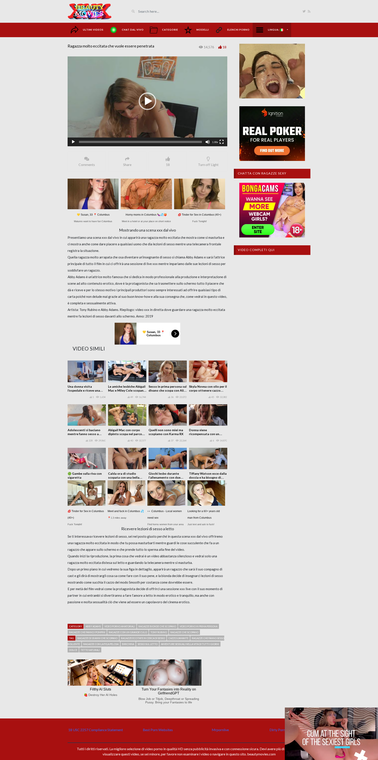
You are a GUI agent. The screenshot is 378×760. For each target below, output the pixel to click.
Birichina (128, 644)
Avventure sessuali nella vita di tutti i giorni (190, 644)
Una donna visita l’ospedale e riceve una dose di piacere (84, 390)
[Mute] (207, 142)
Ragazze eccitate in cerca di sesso (143, 638)
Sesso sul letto (148, 644)
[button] (147, 101)
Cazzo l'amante (178, 638)
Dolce (73, 649)
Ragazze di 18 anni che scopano (97, 638)
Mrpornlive (220, 730)
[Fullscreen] (221, 142)
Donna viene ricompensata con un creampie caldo (204, 434)
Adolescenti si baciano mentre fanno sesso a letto (84, 434)
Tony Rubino (158, 632)
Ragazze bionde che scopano (157, 626)
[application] (147, 101)
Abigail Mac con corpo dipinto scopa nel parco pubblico (125, 434)
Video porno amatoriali (119, 626)
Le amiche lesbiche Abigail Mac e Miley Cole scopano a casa (126, 390)
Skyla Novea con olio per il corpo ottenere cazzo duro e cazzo (208, 390)
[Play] (73, 142)
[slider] (140, 142)
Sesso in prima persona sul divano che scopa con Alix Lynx (168, 390)
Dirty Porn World (283, 730)
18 (224, 47)
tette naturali (90, 649)
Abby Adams (93, 626)
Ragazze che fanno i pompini (87, 632)
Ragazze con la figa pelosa (101, 644)
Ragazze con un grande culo (128, 632)
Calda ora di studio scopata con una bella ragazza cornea (123, 477)
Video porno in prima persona (198, 626)
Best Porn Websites (158, 730)
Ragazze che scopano (184, 632)
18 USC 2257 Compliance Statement (95, 730)
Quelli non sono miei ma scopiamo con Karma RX (166, 432)
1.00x (215, 142)
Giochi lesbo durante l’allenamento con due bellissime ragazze (164, 477)
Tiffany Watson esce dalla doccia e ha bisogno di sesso (208, 477)
